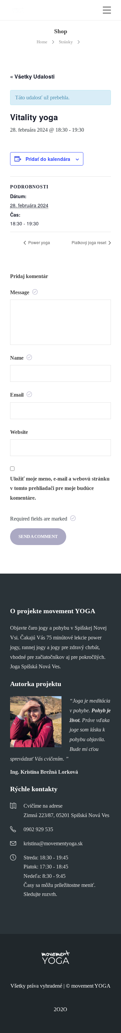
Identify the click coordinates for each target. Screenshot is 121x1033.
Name (17, 358)
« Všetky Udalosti (32, 76)
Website (19, 432)
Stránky (66, 41)
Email (17, 395)
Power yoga (38, 242)
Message (20, 292)
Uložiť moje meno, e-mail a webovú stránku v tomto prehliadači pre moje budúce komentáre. (60, 488)
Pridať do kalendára (48, 158)
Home (42, 41)
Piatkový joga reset (89, 242)
